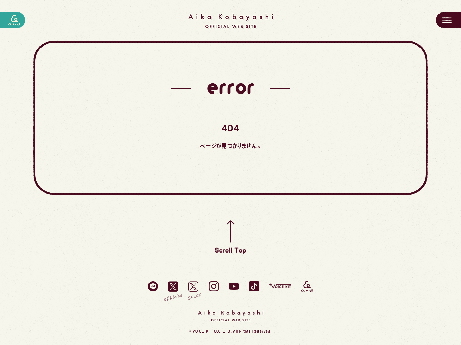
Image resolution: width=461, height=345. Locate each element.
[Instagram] (214, 286)
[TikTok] (254, 286)
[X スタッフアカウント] (193, 286)
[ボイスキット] (280, 286)
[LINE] (153, 286)
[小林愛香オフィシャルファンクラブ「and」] (307, 286)
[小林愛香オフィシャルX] (173, 286)
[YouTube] (234, 286)
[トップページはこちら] (230, 21)
